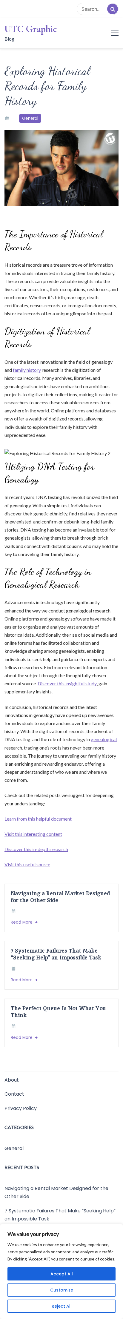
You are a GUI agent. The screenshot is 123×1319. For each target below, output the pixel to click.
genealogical (104, 739)
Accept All (61, 1274)
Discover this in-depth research (36, 849)
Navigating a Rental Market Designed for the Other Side (60, 897)
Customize (61, 1290)
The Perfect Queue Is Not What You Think (58, 1012)
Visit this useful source (27, 864)
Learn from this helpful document (38, 819)
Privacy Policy (20, 1108)
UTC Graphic (30, 29)
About (11, 1080)
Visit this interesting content (33, 834)
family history (27, 370)
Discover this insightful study (67, 683)
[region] (61, 1271)
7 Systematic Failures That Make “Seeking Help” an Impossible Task (56, 954)
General (30, 118)
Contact (14, 1094)
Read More (22, 922)
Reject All (62, 1306)
